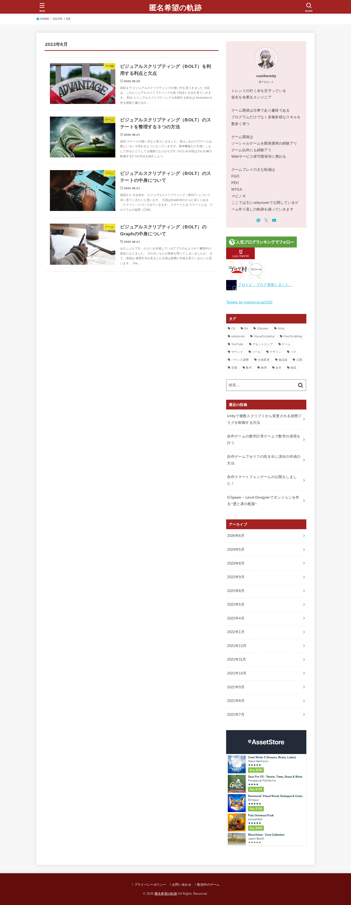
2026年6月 (236, 536)
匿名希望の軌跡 (175, 8)
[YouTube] (274, 220)
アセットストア (262, 344)
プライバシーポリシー (150, 884)
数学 (249, 367)
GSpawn (263, 328)
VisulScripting (292, 336)
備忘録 (282, 359)
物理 (264, 367)
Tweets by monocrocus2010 (249, 302)
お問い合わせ (181, 884)
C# (233, 328)
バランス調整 (240, 359)
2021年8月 (236, 701)
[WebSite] (258, 220)
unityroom (238, 336)
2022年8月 (236, 591)
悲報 (234, 367)
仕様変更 (264, 359)
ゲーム (286, 344)
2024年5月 (236, 549)
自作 (279, 367)
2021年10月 (236, 673)
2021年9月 (236, 687)
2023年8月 (236, 563)
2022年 (58, 18)
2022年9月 (236, 577)
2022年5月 (236, 604)
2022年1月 (236, 632)
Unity (281, 328)
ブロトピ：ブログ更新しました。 (265, 285)
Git (246, 328)
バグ (293, 352)
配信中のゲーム (208, 884)
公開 (299, 359)
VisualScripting (264, 336)
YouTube (237, 344)
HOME (44, 18)
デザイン (275, 352)
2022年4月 (236, 618)
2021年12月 (236, 646)
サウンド (237, 352)
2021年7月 (236, 714)
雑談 (293, 367)
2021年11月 (236, 659)
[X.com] (266, 220)
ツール (256, 352)
